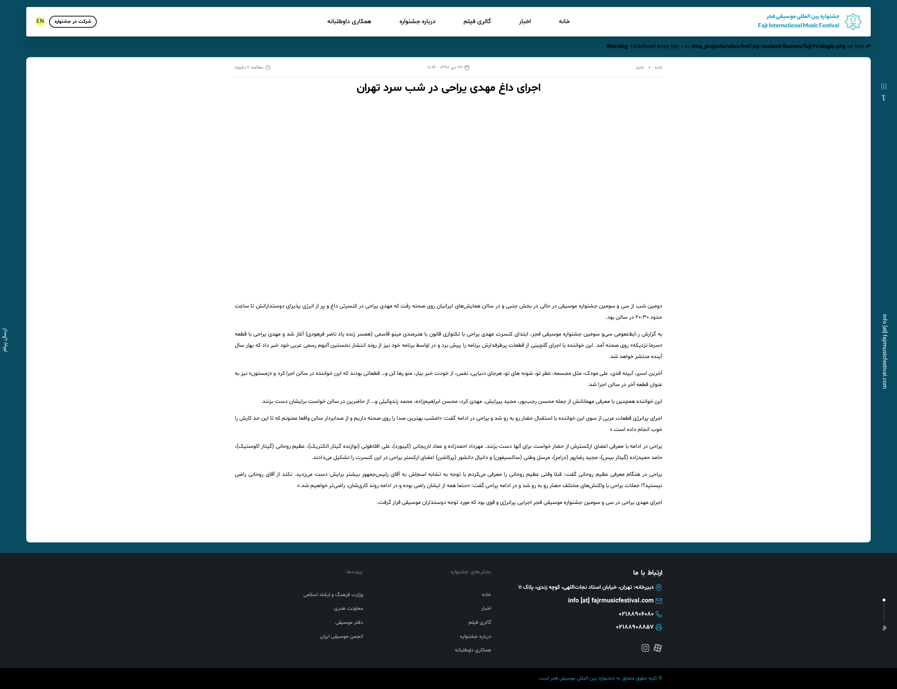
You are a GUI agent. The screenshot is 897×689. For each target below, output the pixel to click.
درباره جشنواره (417, 21)
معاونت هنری (348, 608)
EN (40, 21)
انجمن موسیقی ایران (341, 636)
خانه (564, 21)
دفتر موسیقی (349, 622)
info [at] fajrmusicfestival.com (884, 351)
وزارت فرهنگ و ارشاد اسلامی (333, 595)
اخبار (525, 21)
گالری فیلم (477, 21)
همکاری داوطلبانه (349, 21)
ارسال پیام (4, 340)
